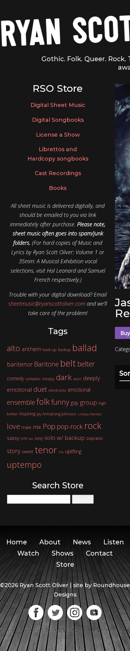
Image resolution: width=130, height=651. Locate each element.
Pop (49, 426)
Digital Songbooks (58, 120)
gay (74, 402)
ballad (84, 348)
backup (64, 349)
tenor (46, 450)
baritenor (20, 364)
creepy (48, 378)
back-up (50, 349)
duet (40, 389)
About (49, 542)
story (13, 451)
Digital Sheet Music (58, 105)
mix (37, 426)
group (88, 402)
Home (16, 542)
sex (31, 439)
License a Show (58, 134)
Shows (62, 553)
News (82, 542)
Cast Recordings (58, 173)
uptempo (24, 464)
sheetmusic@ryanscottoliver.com (46, 303)
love (13, 426)
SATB (24, 439)
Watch (28, 553)
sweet (27, 451)
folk (43, 401)
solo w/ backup (64, 438)
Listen (113, 542)
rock (92, 425)
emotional (79, 389)
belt (68, 363)
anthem (31, 349)
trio (61, 452)
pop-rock (70, 426)
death (77, 379)
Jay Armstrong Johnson (56, 414)
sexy (38, 438)
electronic (57, 390)
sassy (13, 438)
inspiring (27, 414)
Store (65, 564)
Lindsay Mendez (90, 414)
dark (64, 377)
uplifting (73, 451)
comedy (15, 378)
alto (13, 348)
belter (86, 364)
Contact (99, 553)
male (26, 427)
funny (60, 402)
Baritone (46, 364)
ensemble (21, 402)
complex (33, 378)
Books (58, 188)
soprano (94, 438)
